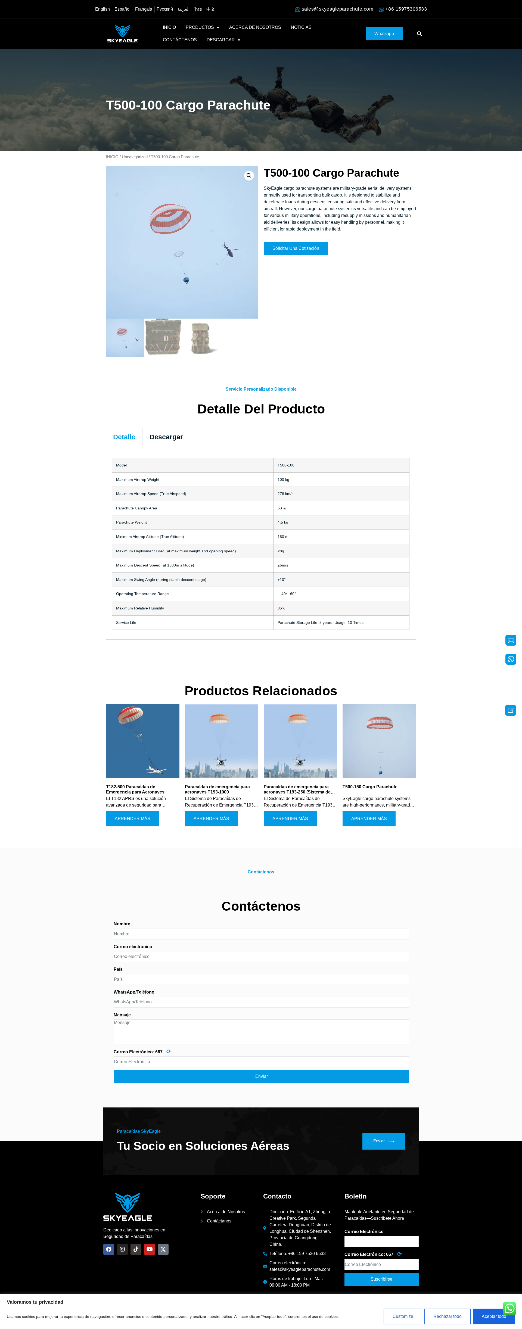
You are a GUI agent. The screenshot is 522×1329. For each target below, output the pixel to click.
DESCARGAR (221, 40)
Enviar (379, 1140)
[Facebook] (108, 1249)
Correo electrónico (133, 946)
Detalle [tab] (124, 437)
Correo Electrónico (364, 1231)
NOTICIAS (301, 27)
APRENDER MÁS (132, 818)
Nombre (122, 924)
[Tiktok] (135, 1249)
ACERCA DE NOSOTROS (255, 27)
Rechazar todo (447, 1316)
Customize (403, 1316)
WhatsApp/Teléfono (134, 992)
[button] (384, 33)
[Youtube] (149, 1249)
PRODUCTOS (200, 27)
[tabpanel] (261, 543)
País (118, 969)
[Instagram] (122, 1249)
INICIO (169, 27)
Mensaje (122, 1015)
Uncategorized (135, 157)
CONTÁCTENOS (180, 40)
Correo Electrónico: (142, 1051)
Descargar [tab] (166, 437)
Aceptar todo (494, 1316)
